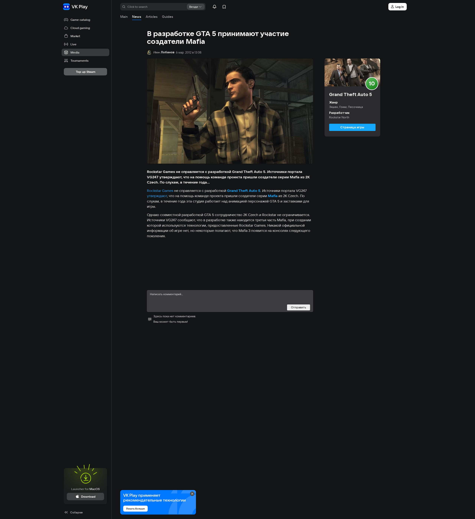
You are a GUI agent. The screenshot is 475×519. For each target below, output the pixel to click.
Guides (167, 16)
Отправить (298, 307)
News (136, 16)
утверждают (157, 196)
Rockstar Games (160, 190)
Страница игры (352, 127)
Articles (152, 16)
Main (124, 16)
